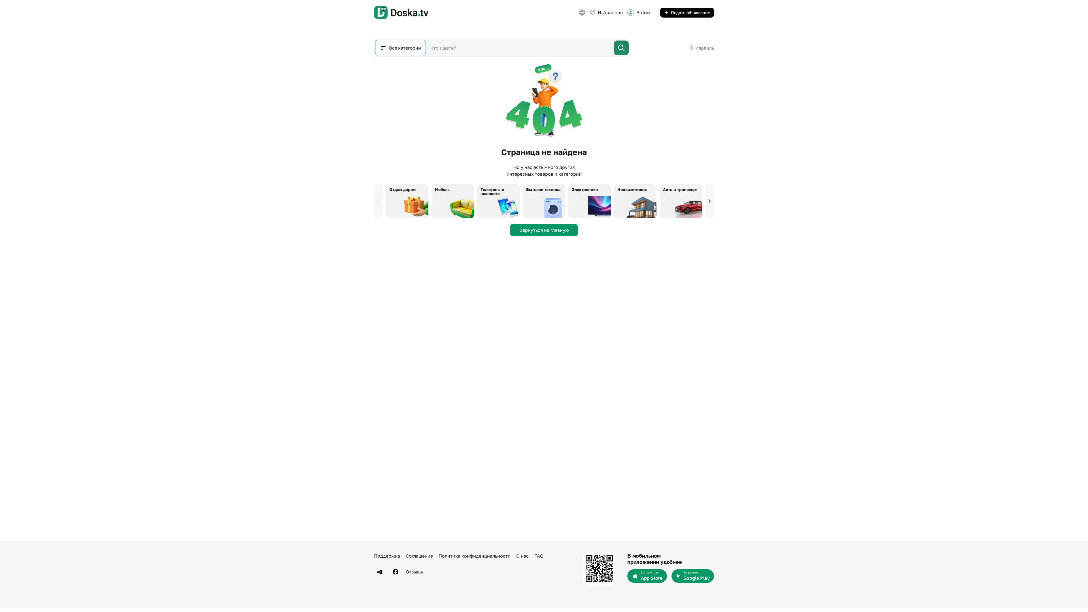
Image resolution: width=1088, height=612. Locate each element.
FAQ (538, 556)
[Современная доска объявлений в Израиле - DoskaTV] (401, 12)
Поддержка (387, 556)
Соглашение (419, 556)
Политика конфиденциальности (475, 556)
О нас (522, 556)
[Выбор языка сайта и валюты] (582, 12)
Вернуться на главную (544, 230)
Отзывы (414, 572)
